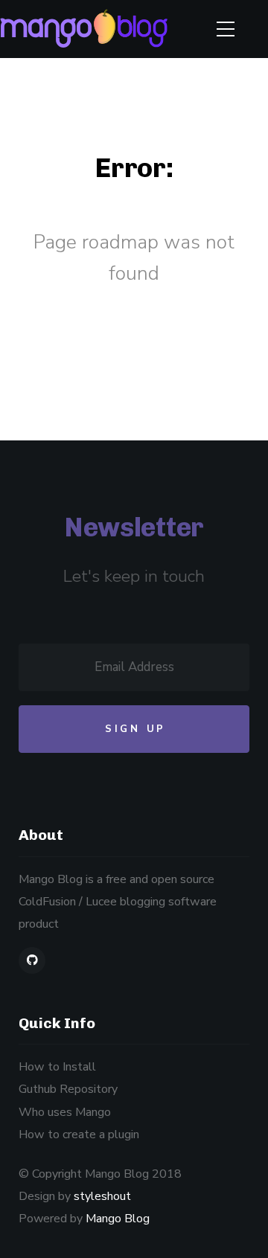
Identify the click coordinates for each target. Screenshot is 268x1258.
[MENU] (225, 29)
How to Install (57, 1067)
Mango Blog (118, 1218)
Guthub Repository (68, 1089)
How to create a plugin (79, 1134)
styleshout (102, 1196)
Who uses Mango (65, 1112)
